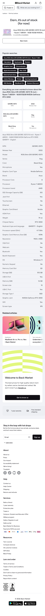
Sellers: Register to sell (10, 520)
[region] (22, 331)
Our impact (7, 460)
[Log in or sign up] (36, 3)
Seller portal (7, 523)
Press (5, 457)
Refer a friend (7, 502)
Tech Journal (7, 542)
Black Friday (7, 554)
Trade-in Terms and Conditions (13, 567)
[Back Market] (22, 3)
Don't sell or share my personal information (17, 573)
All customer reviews (10, 548)
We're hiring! (7, 466)
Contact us (7, 483)
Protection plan (8, 508)
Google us (22, 388)
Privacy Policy (7, 575)
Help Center (7, 486)
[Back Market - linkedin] (19, 472)
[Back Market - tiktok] (9, 472)
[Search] (18, 7)
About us (6, 454)
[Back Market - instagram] (5, 472)
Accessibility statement (11, 463)
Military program (8, 517)
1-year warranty (8, 505)
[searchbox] (31, 7)
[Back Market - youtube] (14, 472)
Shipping (6, 489)
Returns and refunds (10, 492)
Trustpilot (6, 469)
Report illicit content (10, 578)
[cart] (40, 3)
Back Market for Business (11, 526)
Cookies (6, 570)
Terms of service (8, 564)
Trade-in (6, 511)
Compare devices (9, 545)
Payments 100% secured (11, 529)
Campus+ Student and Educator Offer (15, 514)
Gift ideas (6, 551)
